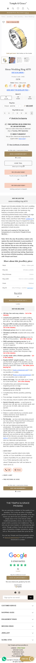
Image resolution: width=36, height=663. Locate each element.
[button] (19, 94)
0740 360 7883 (20, 656)
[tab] (5, 60)
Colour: (18, 83)
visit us (27, 12)
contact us (29, 219)
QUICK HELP (7, 451)
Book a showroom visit (17, 300)
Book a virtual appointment (22, 375)
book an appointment (12, 537)
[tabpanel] (18, 38)
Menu (8, 7)
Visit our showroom (17, 488)
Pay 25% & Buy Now (18, 172)
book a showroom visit (20, 370)
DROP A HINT (7, 475)
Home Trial (18, 163)
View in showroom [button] (12, 22)
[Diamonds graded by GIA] (18, 586)
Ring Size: (12, 103)
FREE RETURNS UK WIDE (11, 479)
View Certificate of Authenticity (19, 144)
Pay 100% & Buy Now (18, 185)
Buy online (18, 293)
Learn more (22, 138)
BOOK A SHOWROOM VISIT (18, 154)
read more (30, 287)
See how (4, 234)
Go (31, 598)
